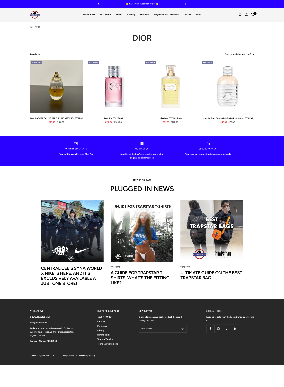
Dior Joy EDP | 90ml (113, 118)
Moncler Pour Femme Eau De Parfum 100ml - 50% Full (228, 118)
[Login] (246, 14)
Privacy (100, 330)
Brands (119, 14)
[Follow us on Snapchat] (235, 329)
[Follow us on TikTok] (227, 329)
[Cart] (252, 14)
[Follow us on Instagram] (218, 329)
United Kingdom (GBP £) (41, 355)
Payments (102, 326)
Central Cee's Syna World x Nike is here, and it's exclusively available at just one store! (71, 275)
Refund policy (103, 335)
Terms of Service (105, 339)
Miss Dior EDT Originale (170, 118)
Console (187, 14)
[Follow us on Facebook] (210, 329)
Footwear (144, 14)
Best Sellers (105, 14)
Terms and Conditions (107, 344)
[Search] (240, 14)
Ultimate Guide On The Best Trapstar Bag (211, 275)
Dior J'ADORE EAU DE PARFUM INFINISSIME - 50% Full (56, 118)
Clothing (131, 14)
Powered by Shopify (87, 355)
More (198, 14)
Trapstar (116, 267)
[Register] (182, 329)
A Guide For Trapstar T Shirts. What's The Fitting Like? (140, 277)
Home (32, 27)
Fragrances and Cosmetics (166, 14)
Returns (101, 321)
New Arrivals (89, 14)
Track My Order (104, 317)
